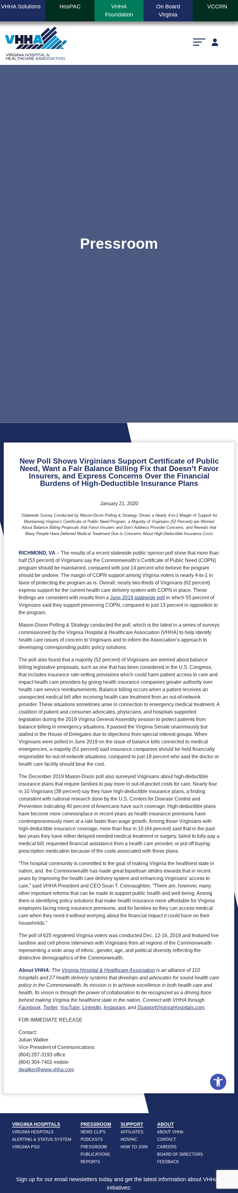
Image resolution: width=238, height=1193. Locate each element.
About (165, 1124)
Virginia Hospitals (36, 1124)
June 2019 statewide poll (137, 597)
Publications (95, 1154)
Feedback (168, 1161)
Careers (167, 1147)
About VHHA (170, 1132)
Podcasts (92, 1139)
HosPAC (129, 1139)
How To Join (134, 1147)
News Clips (93, 1132)
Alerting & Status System (41, 1139)
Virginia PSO (26, 1147)
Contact (166, 1139)
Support (132, 1124)
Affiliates (132, 1132)
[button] (218, 1082)
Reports (90, 1161)
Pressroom (96, 1124)
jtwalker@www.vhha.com (46, 1069)
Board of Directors (180, 1154)
